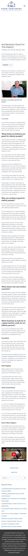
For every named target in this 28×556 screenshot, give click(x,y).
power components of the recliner (13, 356)
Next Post (14, 472)
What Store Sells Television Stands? (11, 526)
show (10, 64)
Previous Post (14, 468)
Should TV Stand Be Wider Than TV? (11, 521)
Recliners (4, 50)
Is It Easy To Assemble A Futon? (10, 524)
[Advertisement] (14, 27)
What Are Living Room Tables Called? (11, 518)
